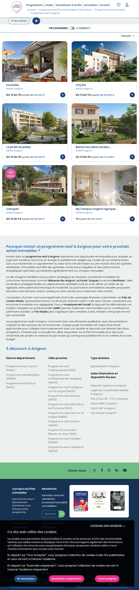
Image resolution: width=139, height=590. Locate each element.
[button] (126, 5)
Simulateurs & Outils (69, 5)
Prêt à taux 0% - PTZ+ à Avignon (109, 398)
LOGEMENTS (83, 28)
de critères (20, 20)
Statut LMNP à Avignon (104, 403)
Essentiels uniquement (66, 578)
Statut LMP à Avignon (103, 408)
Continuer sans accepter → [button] (107, 525)
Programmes (34, 5)
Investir (105, 5)
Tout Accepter (107, 578)
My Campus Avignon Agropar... (97, 209)
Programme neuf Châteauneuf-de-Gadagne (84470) (65, 378)
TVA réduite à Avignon (104, 413)
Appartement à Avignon (105, 366)
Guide (49, 5)
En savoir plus (26, 578)
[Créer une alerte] (36, 20)
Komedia (12, 85)
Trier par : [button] (126, 36)
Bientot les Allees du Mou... (93, 147)
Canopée (12, 209)
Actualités (90, 5)
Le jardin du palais (18, 147)
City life (81, 85)
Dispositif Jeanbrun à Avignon (109, 385)
